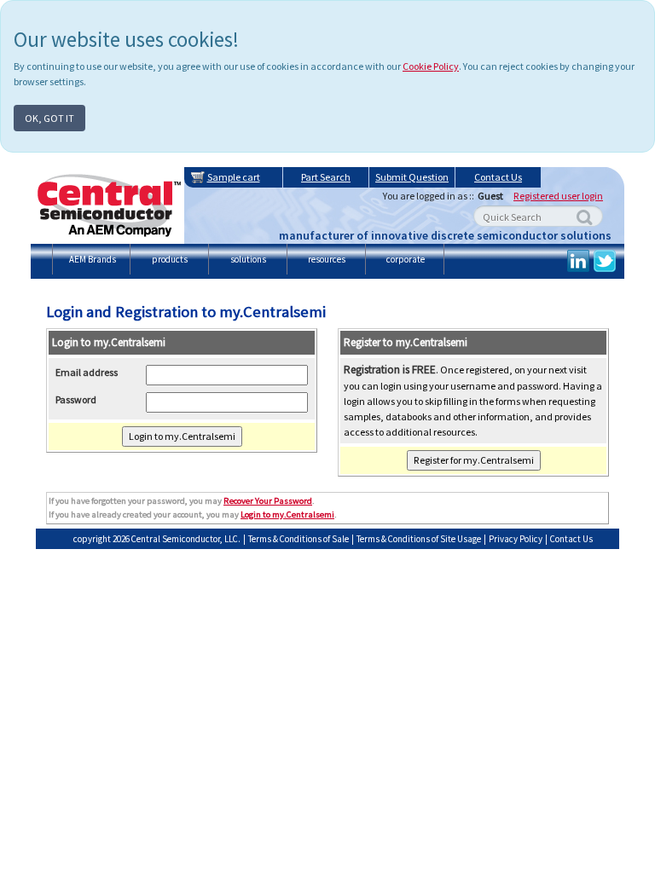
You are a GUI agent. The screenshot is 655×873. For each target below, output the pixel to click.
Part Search (326, 177)
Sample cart (233, 177)
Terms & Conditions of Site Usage (418, 539)
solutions (248, 259)
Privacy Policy (515, 539)
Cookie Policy (431, 66)
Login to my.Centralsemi (287, 514)
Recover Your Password (267, 500)
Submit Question (412, 177)
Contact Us (498, 177)
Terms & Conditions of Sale (298, 539)
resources (326, 259)
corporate (405, 259)
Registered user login (558, 195)
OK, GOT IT (49, 118)
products (170, 259)
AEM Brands (92, 259)
